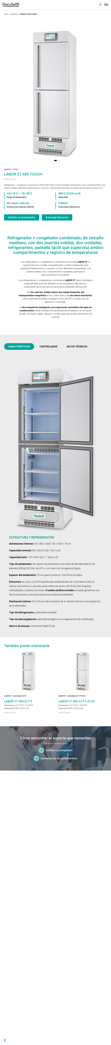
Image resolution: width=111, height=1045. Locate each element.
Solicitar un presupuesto (21, 217)
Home (6, 14)
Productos (13, 14)
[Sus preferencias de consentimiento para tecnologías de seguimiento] (4, 1040)
